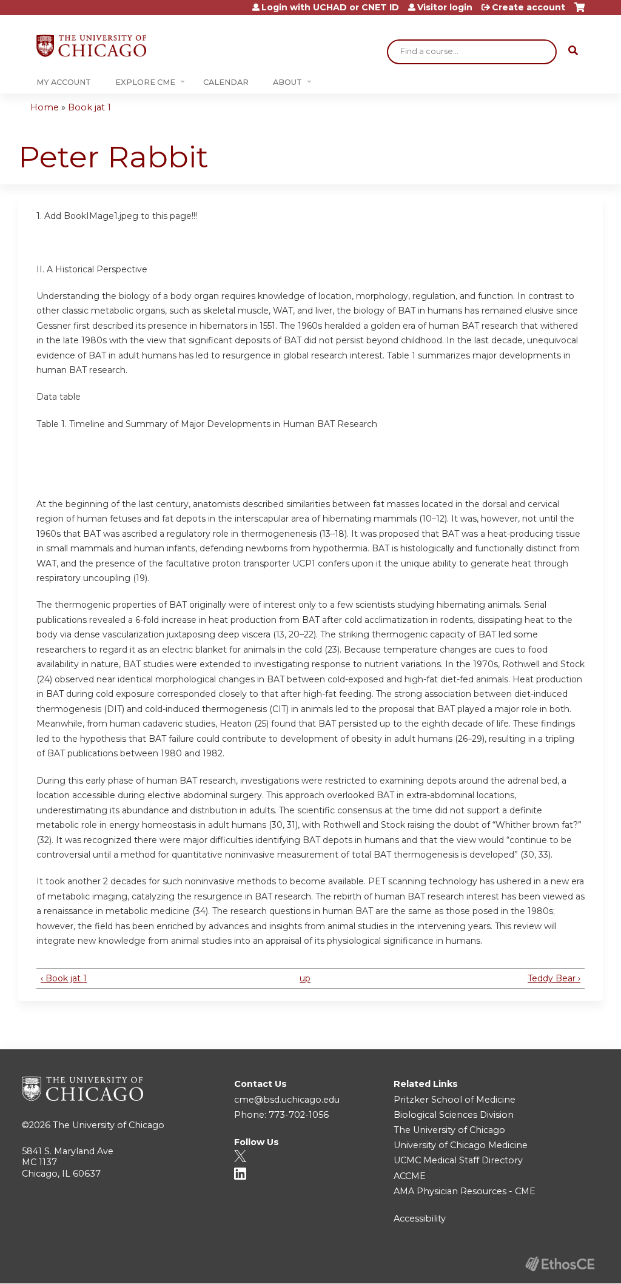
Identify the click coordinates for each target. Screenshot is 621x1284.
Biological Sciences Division (454, 1114)
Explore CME (145, 82)
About (287, 82)
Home (44, 107)
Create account (528, 7)
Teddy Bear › (554, 978)
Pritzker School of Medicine (454, 1099)
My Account (63, 82)
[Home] (91, 45)
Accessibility (420, 1218)
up (305, 978)
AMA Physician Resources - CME (464, 1191)
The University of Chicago (108, 1125)
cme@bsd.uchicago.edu (287, 1099)
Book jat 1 (89, 107)
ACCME (410, 1176)
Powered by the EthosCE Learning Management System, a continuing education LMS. (560, 1263)
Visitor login (444, 7)
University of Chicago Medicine (461, 1145)
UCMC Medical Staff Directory (458, 1160)
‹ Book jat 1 (64, 978)
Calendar (226, 82)
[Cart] (579, 12)
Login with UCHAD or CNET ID (330, 7)
